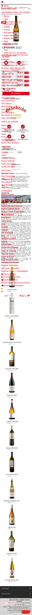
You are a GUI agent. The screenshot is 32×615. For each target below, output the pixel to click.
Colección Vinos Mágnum (12, 62)
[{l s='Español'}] (2, 288)
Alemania (5, 125)
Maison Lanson (8, 200)
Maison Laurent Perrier (11, 203)
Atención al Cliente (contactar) (16, 282)
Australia (5, 149)
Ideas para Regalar (9, 247)
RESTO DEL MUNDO (10, 143)
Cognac (4, 230)
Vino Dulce (6, 95)
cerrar (5, 606)
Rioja (6, 41)
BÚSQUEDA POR (8, 56)
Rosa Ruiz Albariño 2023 (12, 580)
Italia (3, 134)
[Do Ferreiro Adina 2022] (12, 366)
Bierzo (6, 16)
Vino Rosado (6, 106)
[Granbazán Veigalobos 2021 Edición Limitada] (12, 498)
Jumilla (7, 27)
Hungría (4, 131)
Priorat (7, 30)
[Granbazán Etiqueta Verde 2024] (12, 339)
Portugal (5, 137)
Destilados (6, 217)
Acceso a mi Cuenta (11, 277)
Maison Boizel (7, 194)
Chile (3, 155)
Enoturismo (6, 244)
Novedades (6, 77)
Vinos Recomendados (10, 85)
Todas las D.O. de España (15, 53)
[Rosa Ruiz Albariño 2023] (12, 577)
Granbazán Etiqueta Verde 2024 (12, 342)
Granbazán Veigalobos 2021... (12, 500)
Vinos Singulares (8, 88)
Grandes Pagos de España (13, 65)
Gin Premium (7, 233)
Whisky (4, 241)
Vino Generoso (8, 101)
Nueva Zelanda (8, 161)
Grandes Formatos (9, 262)
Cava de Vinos (7, 254)
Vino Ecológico (7, 112)
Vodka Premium (8, 238)
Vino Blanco (6, 103)
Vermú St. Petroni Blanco (12, 316)
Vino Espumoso (8, 98)
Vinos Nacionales (8, 9)
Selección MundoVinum (11, 79)
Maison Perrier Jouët (10, 209)
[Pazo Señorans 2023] (12, 471)
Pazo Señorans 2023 (12, 474)
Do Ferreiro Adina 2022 (11, 368)
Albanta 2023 (12, 527)
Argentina (5, 146)
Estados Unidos (8, 158)
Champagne (6, 179)
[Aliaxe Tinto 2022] (12, 392)
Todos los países (8, 140)
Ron (3, 235)
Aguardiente (6, 221)
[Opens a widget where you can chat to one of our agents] (25, 612)
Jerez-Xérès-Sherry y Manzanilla (13, 23)
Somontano (9, 47)
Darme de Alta (9, 274)
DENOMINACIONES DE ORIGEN (15, 12)
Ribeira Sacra (9, 38)
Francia (4, 128)
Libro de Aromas (8, 251)
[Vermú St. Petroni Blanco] (12, 313)
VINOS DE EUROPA (9, 122)
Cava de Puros (7, 256)
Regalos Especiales (9, 265)
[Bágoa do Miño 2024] (12, 445)
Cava (6, 19)
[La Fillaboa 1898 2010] (12, 419)
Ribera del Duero (11, 35)
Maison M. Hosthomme (11, 206)
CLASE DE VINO (8, 91)
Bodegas (5, 59)
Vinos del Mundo (8, 118)
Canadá (4, 152)
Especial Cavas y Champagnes (14, 271)
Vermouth (5, 115)
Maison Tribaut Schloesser (13, 212)
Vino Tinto (6, 109)
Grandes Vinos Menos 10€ (13, 68)
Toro (6, 50)
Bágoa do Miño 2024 (12, 448)
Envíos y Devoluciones (13, 285)
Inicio (6, 6)
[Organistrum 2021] (12, 551)
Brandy (4, 227)
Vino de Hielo (7, 173)
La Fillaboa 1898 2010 (12, 421)
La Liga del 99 (7, 74)
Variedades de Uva (9, 82)
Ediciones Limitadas (10, 71)
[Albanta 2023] (12, 524)
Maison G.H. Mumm (10, 197)
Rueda (6, 44)
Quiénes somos (10, 280)
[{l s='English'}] (2, 291)
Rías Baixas (9, 32)
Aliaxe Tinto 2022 (12, 395)
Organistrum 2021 (12, 553)
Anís (3, 224)
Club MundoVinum (9, 259)
